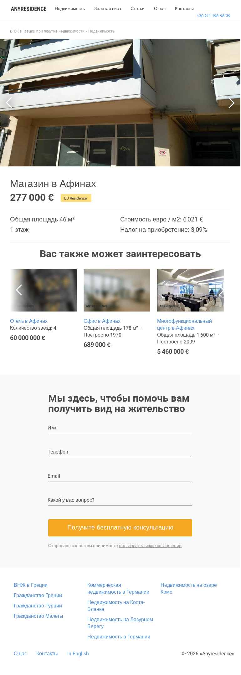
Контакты (184, 8)
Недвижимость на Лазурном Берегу (120, 623)
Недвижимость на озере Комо (189, 588)
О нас (160, 8)
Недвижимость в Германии (118, 637)
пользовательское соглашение (150, 545)
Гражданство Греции (38, 595)
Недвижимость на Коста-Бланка (116, 605)
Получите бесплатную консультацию (120, 527)
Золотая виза (107, 8)
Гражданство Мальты (38, 616)
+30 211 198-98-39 (213, 15)
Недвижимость (70, 8)
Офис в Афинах (102, 321)
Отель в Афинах (29, 321)
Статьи (138, 8)
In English (78, 654)
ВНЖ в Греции (31, 585)
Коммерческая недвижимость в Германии (118, 588)
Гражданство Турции (38, 606)
